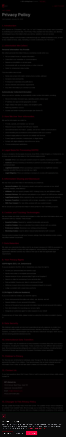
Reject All (19, 433)
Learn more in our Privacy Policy (37, 428)
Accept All (32, 433)
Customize (7, 433)
